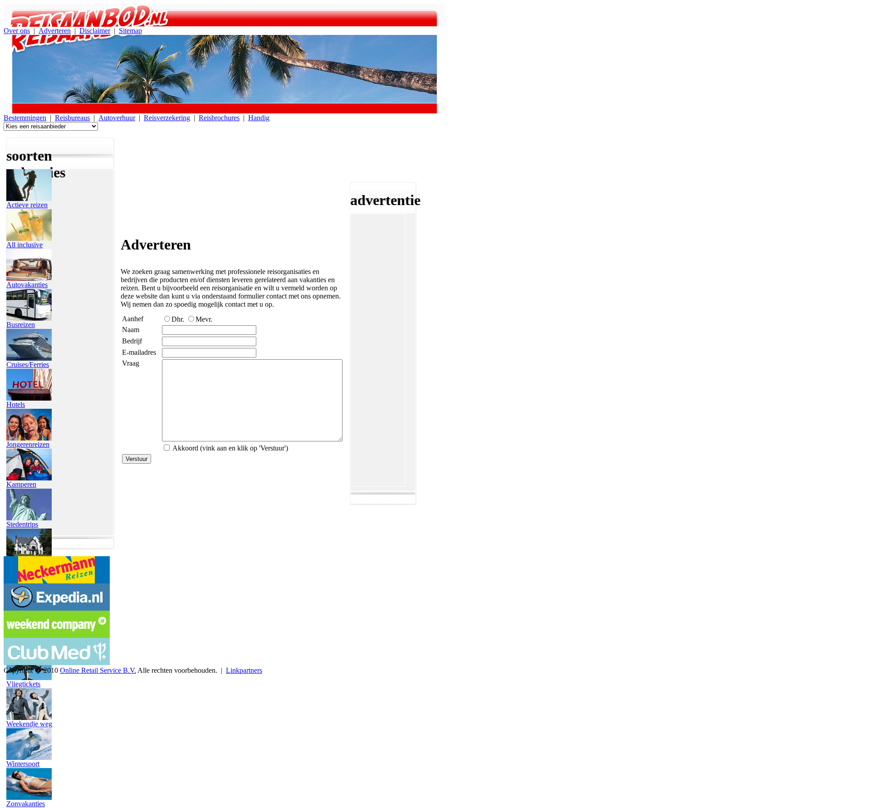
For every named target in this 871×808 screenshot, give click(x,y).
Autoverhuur (116, 118)
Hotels (15, 404)
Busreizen (20, 324)
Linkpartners (244, 670)
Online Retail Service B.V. (98, 670)
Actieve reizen (27, 205)
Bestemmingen (25, 118)
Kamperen (21, 484)
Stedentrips (22, 524)
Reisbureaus (72, 118)
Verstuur (136, 458)
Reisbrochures (219, 118)
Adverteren (55, 30)
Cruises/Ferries (27, 364)
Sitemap (130, 30)
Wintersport (22, 764)
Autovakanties (27, 285)
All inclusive (24, 245)
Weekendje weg (29, 724)
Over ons (17, 30)
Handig (258, 118)
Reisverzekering (167, 118)
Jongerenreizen (27, 444)
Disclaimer (94, 30)
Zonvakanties (25, 804)
